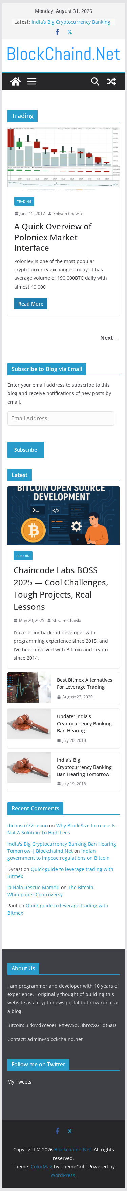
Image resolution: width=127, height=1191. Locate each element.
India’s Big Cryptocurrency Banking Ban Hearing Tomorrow (70, 25)
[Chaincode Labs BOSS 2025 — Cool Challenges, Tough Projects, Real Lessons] (63, 515)
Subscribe (25, 449)
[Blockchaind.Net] (15, 81)
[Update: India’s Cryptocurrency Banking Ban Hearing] (29, 728)
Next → (110, 337)
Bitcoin (23, 555)
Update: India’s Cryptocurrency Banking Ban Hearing (84, 723)
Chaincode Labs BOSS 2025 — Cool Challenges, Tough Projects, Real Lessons (61, 588)
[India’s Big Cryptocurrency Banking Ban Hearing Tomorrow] (29, 772)
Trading (24, 201)
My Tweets (19, 1081)
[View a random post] (111, 81)
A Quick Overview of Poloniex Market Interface (52, 237)
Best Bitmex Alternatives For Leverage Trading (84, 683)
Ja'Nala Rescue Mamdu (33, 887)
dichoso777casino (27, 825)
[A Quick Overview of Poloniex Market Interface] (63, 159)
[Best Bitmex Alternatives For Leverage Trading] (29, 688)
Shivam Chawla (67, 213)
